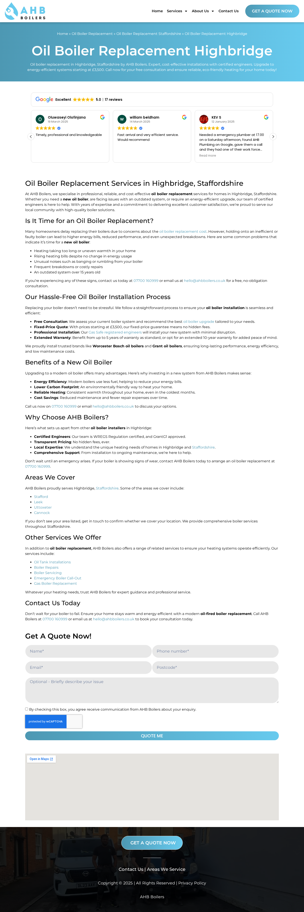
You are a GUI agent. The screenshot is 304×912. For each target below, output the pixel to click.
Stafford (41, 497)
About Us (200, 11)
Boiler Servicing (48, 573)
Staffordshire (203, 447)
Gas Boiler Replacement (55, 583)
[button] (273, 136)
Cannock (42, 513)
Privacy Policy (192, 883)
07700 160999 (146, 281)
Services (174, 11)
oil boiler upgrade (198, 322)
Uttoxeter (43, 507)
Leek (38, 502)
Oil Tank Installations (52, 562)
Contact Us (229, 11)
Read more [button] (126, 156)
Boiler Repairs (46, 567)
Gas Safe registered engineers (115, 332)
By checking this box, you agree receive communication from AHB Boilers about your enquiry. (112, 709)
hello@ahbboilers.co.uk (204, 281)
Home (157, 11)
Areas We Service (166, 869)
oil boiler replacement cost (183, 231)
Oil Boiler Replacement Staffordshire (148, 34)
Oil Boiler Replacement (92, 34)
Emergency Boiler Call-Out (57, 578)
